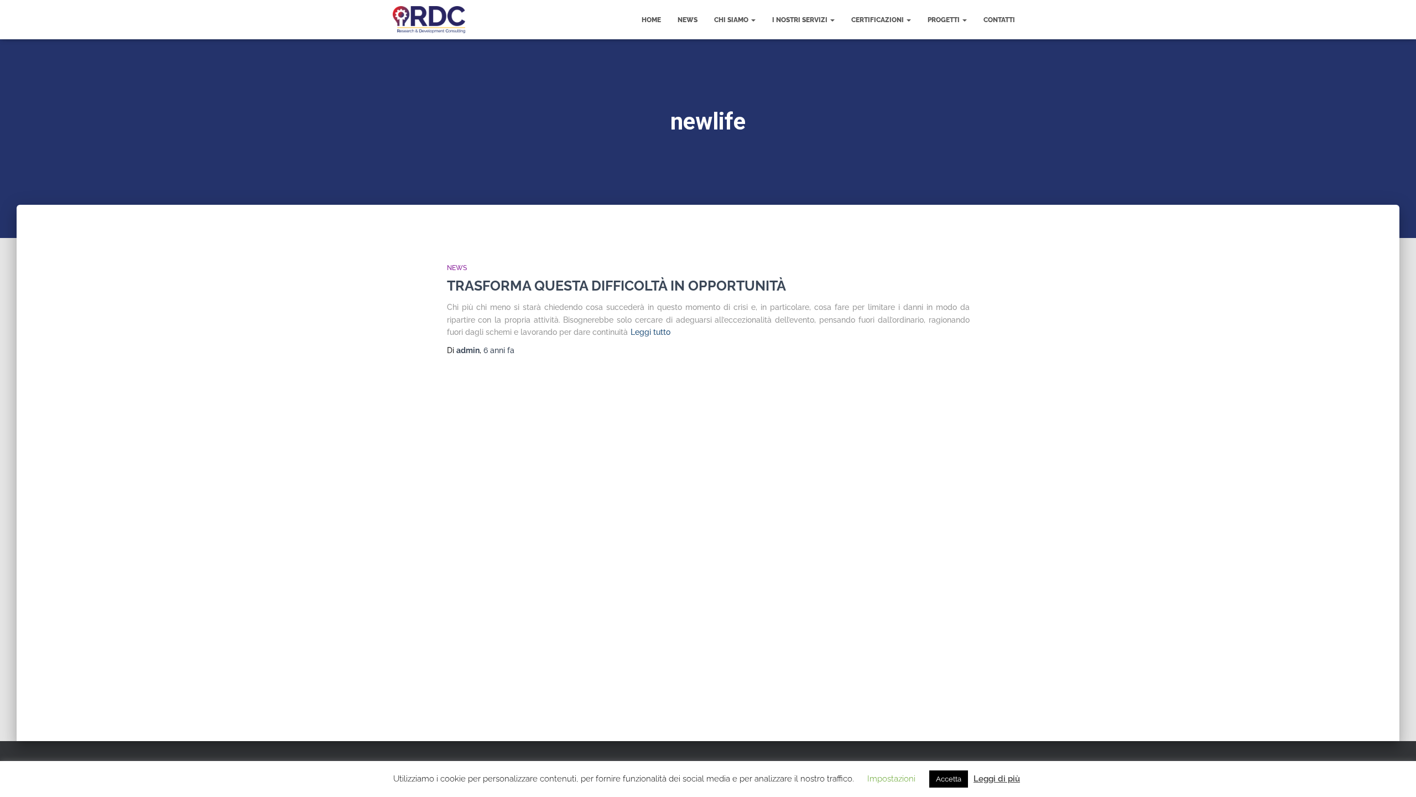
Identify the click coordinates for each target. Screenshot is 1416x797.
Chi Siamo (732, 20)
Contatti (999, 20)
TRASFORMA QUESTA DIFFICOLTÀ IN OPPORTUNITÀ (616, 285)
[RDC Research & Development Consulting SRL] (428, 20)
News (687, 20)
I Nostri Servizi (800, 20)
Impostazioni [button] (891, 779)
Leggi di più (997, 779)
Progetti (944, 20)
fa (498, 350)
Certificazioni (878, 20)
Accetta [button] (948, 779)
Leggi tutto (650, 332)
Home (651, 20)
